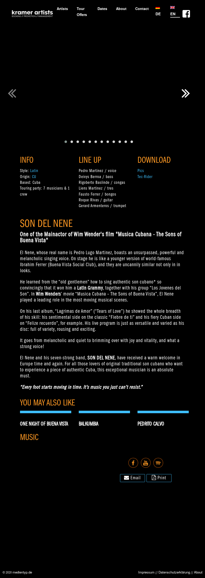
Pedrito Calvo (151, 424)
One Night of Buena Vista (44, 424)
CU (34, 177)
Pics (141, 171)
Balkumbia (88, 424)
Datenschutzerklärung (174, 572)
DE (158, 14)
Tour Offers (82, 11)
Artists (62, 8)
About (121, 8)
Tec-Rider (145, 177)
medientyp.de (22, 572)
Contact (142, 8)
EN (173, 14)
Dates (102, 8)
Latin (34, 171)
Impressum (146, 572)
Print (161, 478)
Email (135, 478)
